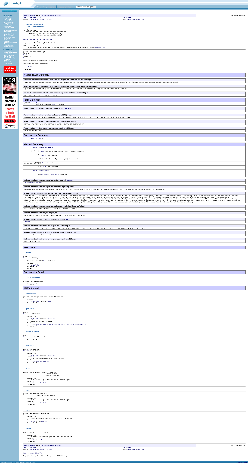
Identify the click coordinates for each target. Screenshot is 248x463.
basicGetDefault (47, 147)
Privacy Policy (8, 63)
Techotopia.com (8, 44)
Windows (6, 60)
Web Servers (7, 56)
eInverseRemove (29, 182)
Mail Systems (7, 40)
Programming (7, 31)
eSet (42, 159)
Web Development (9, 35)
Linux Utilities (7, 26)
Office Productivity (9, 22)
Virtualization (7, 51)
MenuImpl (26, 55)
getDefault (45, 170)
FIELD (37, 19)
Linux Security (8, 25)
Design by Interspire (241, 462)
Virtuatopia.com (8, 45)
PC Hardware (7, 59)
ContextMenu (98, 47)
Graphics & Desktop (9, 58)
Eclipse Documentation (10, 42)
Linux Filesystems (9, 55)
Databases (7, 38)
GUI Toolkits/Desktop (9, 37)
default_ (35, 103)
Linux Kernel (7, 29)
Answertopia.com (9, 46)
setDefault (45, 174)
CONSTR (42, 19)
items (26, 111)
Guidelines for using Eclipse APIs (32, 453)
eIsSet (43, 155)
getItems (39, 182)
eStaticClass (46, 163)
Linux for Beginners (9, 21)
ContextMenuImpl (35, 138)
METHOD (49, 19)
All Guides (6, 16)
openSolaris (7, 41)
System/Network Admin (10, 30)
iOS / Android (7, 19)
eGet (42, 151)
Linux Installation (8, 23)
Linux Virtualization (9, 27)
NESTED (31, 19)
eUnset (43, 166)
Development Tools (9, 34)
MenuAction (27, 104)
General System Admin (10, 52)
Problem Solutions (9, 62)
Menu (104, 47)
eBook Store (7, 18)
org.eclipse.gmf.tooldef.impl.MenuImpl (37, 39)
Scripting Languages (9, 33)
